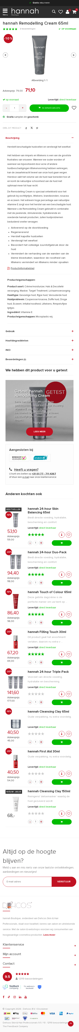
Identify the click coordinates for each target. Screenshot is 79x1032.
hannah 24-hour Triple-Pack (48, 671)
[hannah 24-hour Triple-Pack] (15, 681)
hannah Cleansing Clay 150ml (49, 791)
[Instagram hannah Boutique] (14, 997)
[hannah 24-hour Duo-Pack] (15, 561)
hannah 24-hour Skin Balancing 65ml (43, 510)
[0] (74, 12)
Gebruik (10, 331)
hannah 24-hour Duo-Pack (47, 552)
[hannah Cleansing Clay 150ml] (15, 804)
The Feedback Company (15, 1026)
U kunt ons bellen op (32, 474)
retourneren (41, 3)
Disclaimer (42, 1009)
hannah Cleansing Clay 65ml (48, 711)
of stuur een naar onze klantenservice (32, 477)
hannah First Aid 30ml (44, 751)
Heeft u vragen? (26, 469)
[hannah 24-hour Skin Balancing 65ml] (15, 520)
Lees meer (39, 432)
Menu (5, 15)
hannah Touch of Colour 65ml (49, 592)
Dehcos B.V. (29, 1009)
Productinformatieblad (22, 268)
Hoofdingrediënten (17, 341)
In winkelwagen (51, 108)
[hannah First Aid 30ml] (15, 760)
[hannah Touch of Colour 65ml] (15, 601)
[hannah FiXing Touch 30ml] (15, 641)
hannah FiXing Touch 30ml (47, 632)
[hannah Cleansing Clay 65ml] (15, 721)
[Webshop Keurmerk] (20, 458)
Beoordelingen (16, 359)
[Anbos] (41, 458)
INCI (8, 350)
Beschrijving (12, 138)
